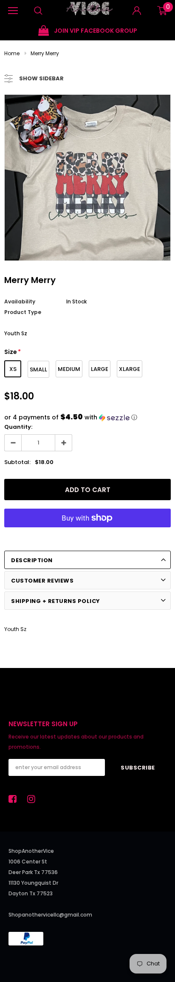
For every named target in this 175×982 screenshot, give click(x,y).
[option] (87, 31)
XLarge (129, 369)
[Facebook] (14, 799)
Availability (19, 301)
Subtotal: (17, 462)
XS (13, 369)
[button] (87, 417)
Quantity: (18, 427)
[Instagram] (33, 799)
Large (99, 369)
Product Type (22, 312)
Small (38, 369)
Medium (69, 369)
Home (12, 53)
